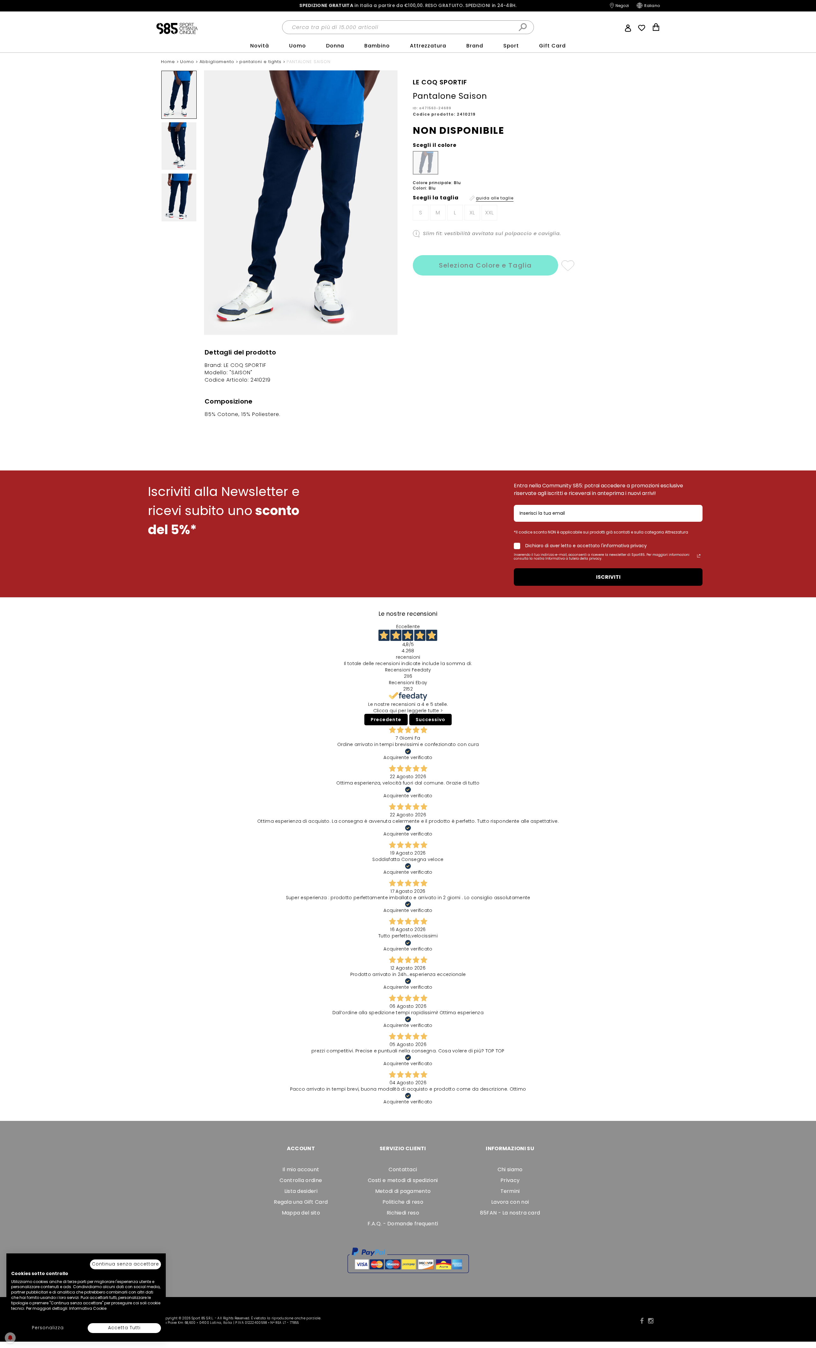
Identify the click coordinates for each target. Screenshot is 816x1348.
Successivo (430, 719)
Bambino (377, 45)
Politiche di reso (402, 1202)
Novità (259, 45)
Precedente (386, 719)
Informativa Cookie (87, 1308)
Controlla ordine (301, 1180)
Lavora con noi (510, 1202)
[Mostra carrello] (656, 28)
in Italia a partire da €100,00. (407, 5)
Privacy (510, 1180)
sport (511, 45)
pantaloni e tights (261, 62)
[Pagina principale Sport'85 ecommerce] (177, 28)
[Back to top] (804, 1314)
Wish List (642, 28)
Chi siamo (510, 1169)
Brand (474, 45)
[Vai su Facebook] (641, 1321)
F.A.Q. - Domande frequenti (403, 1223)
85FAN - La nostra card (510, 1212)
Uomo (297, 45)
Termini (510, 1191)
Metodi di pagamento (403, 1191)
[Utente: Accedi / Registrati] (628, 27)
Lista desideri (300, 1191)
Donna (335, 45)
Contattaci (403, 1169)
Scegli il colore (434, 145)
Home (169, 62)
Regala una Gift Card (301, 1202)
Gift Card (552, 45)
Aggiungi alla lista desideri (567, 265)
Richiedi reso (403, 1212)
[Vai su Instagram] (650, 1321)
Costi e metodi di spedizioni (403, 1180)
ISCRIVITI (608, 577)
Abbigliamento (218, 62)
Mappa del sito (301, 1212)
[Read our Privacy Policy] (699, 556)
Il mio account (300, 1169)
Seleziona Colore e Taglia (485, 265)
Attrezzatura (428, 45)
